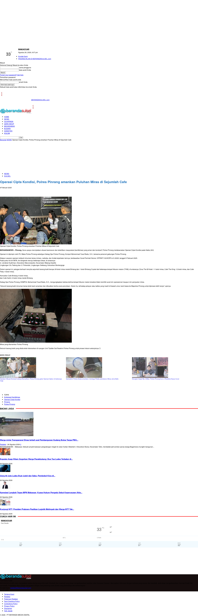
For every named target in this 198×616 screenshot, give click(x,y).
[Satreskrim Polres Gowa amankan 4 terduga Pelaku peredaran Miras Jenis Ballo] (98, 367)
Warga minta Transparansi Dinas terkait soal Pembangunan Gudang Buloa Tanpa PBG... (39, 440)
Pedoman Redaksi (11, 599)
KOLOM (7, 133)
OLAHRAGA (8, 121)
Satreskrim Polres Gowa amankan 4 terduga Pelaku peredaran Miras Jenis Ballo (92, 379)
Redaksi (3, 444)
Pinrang (7, 402)
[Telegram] (25, 191)
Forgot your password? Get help (11, 75)
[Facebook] (3, 191)
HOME (6, 117)
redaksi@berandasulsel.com (20, 588)
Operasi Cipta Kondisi (12, 399)
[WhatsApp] (10, 191)
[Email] (18, 191)
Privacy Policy (9, 606)
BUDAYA (7, 128)
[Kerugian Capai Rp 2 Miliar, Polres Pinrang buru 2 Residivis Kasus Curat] (164, 367)
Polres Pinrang (9, 404)
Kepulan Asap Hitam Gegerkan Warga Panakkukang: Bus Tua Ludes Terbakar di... (36, 459)
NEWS (6, 119)
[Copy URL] (33, 191)
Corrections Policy (11, 604)
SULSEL (7, 176)
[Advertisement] (99, 156)
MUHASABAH (9, 126)
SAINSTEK (8, 131)
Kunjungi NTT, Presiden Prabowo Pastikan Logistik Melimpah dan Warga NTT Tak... (37, 509)
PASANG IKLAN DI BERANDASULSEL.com (34, 59)
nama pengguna (25, 67)
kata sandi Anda (25, 70)
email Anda (23, 82)
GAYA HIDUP (9, 124)
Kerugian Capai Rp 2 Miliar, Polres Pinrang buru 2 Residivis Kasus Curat (155, 379)
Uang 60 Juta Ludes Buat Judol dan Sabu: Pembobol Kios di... (27, 475)
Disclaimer (8, 608)
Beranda (3, 140)
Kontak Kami (23, 56)
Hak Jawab (8, 611)
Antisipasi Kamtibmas (12, 397)
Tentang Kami (9, 594)
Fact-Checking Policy (12, 601)
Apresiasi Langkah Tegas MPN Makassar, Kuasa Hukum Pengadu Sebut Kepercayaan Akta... (41, 492)
